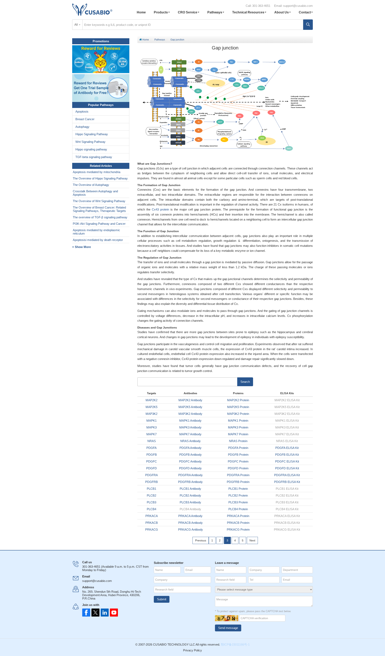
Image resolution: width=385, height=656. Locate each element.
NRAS (151, 441)
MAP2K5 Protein (238, 407)
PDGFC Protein (238, 461)
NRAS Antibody (190, 441)
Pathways (214, 12)
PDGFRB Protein (238, 482)
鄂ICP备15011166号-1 (235, 644)
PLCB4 (151, 509)
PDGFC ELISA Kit (287, 461)
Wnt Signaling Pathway (90, 141)
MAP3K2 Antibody (190, 413)
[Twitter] (95, 613)
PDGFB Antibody (190, 454)
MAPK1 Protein (238, 420)
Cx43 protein (160, 209)
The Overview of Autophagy (91, 184)
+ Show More (81, 247)
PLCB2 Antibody (190, 495)
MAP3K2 (151, 413)
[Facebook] (86, 613)
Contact (305, 12)
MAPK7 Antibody (190, 434)
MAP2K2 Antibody (190, 400)
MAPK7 (151, 434)
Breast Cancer (84, 119)
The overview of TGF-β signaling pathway (100, 217)
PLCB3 (151, 502)
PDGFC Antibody (190, 461)
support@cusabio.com (298, 5)
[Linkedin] (104, 613)
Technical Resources (248, 12)
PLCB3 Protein (238, 502)
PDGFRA (151, 475)
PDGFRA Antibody (190, 475)
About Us (281, 12)
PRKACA (151, 516)
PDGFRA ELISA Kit (287, 475)
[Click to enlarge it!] (225, 105)
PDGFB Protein (238, 454)
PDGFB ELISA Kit (287, 454)
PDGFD (151, 468)
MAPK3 (151, 427)
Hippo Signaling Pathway (91, 134)
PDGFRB (151, 482)
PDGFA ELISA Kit (287, 447)
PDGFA (151, 447)
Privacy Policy (192, 650)
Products (161, 12)
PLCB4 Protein (238, 509)
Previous (200, 540)
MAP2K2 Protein (238, 400)
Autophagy (82, 126)
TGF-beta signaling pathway (93, 157)
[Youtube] (113, 613)
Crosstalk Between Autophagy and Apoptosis (95, 192)
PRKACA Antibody (190, 516)
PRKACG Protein (238, 529)
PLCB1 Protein (238, 488)
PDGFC (151, 461)
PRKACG (151, 529)
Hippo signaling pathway (91, 149)
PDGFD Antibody (190, 468)
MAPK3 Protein (238, 427)
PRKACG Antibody (190, 529)
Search (245, 381)
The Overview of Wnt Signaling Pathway (99, 201)
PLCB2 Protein (238, 495)
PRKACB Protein (238, 522)
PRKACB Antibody (190, 522)
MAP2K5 (151, 407)
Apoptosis (81, 111)
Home (141, 12)
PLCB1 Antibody (190, 488)
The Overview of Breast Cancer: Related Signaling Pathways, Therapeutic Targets (99, 209)
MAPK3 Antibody (190, 427)
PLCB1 (151, 488)
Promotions (101, 41)
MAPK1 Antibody (190, 420)
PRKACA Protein (238, 516)
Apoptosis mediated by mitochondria (96, 172)
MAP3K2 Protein (238, 413)
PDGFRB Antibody (190, 482)
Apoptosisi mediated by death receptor (98, 240)
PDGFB (151, 454)
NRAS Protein (238, 441)
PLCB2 (151, 495)
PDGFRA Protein (238, 475)
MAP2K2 (151, 400)
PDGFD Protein (238, 468)
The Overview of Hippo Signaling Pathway (100, 178)
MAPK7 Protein (238, 434)
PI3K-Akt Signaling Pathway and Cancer (99, 223)
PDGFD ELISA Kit (287, 468)
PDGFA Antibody (190, 447)
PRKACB (151, 522)
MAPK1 (151, 420)
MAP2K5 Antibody (190, 407)
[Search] (308, 24)
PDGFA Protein (238, 447)
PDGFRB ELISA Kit (287, 482)
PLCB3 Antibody (190, 502)
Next (252, 540)
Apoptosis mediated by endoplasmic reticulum (96, 231)
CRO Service (187, 12)
